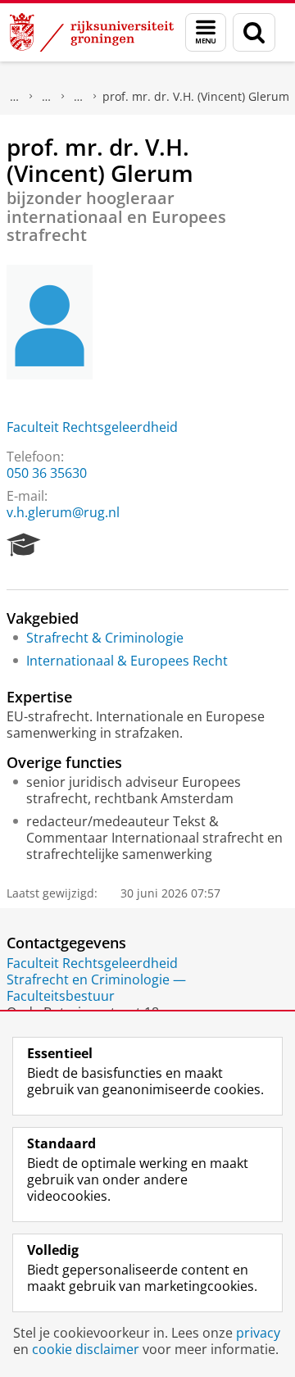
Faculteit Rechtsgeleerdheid (92, 427)
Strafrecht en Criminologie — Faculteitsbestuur (96, 987)
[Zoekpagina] (254, 32)
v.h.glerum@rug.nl (63, 512)
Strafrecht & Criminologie (105, 637)
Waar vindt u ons (78, 97)
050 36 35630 (47, 473)
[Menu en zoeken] (206, 32)
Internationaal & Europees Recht (127, 660)
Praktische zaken (47, 97)
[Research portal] (24, 545)
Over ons (15, 97)
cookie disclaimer (85, 1349)
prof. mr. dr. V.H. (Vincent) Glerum (195, 96)
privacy (258, 1333)
